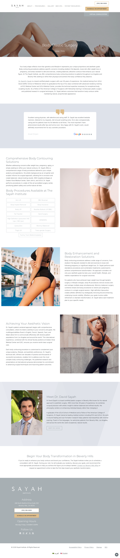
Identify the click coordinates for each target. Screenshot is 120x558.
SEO (106, 547)
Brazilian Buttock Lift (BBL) (43, 209)
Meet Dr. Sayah (54, 428)
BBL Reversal (43, 200)
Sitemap (99, 547)
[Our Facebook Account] (20, 533)
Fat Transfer (18, 214)
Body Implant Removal (18, 205)
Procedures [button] (40, 6)
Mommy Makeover (43, 226)
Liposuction (18, 226)
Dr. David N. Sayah (25, 81)
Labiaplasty (43, 220)
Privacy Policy (89, 547)
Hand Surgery (43, 214)
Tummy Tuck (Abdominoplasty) (30, 235)
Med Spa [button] (59, 6)
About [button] (29, 6)
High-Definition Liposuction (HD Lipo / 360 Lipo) (18, 220)
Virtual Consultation (98, 14)
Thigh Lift (18, 230)
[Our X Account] (30, 533)
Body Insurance (43, 205)
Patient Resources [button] (72, 6)
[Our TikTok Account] (26, 533)
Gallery (51, 6)
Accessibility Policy (75, 547)
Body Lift (18, 209)
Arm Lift (18, 200)
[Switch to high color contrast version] (117, 555)
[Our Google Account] (33, 533)
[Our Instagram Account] (23, 533)
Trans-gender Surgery (43, 230)
